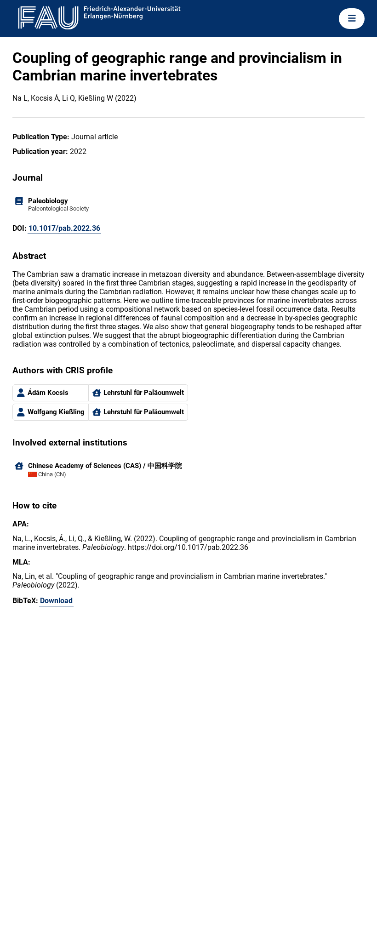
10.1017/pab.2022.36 (64, 228)
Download (56, 600)
